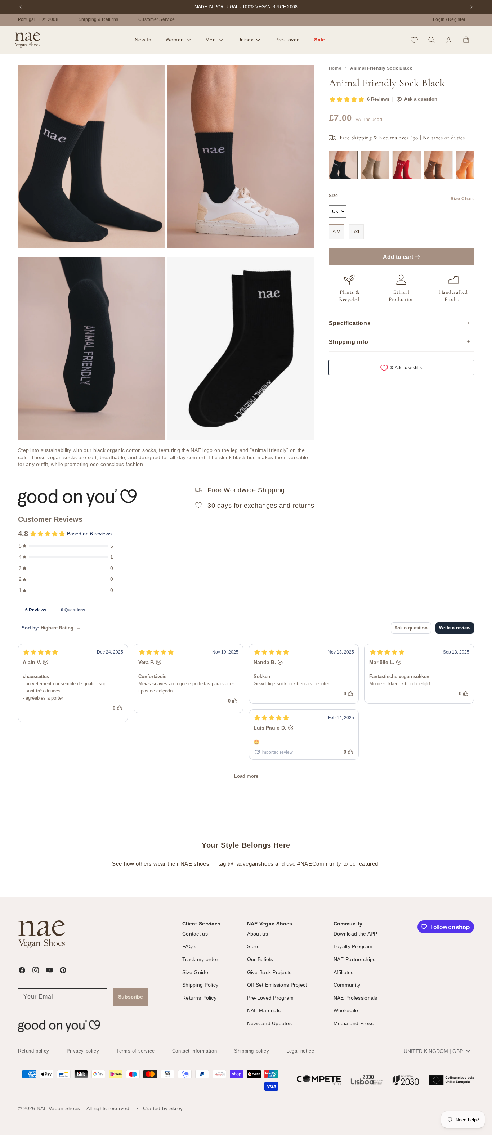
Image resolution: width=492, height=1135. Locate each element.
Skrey (176, 1108)
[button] (178, 40)
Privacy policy (83, 1051)
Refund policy (33, 1051)
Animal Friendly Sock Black (381, 68)
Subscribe (130, 997)
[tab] (35, 609)
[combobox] (437, 1051)
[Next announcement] (471, 7)
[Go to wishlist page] (414, 40)
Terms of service (135, 1051)
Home (335, 68)
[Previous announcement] (20, 7)
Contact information (194, 1051)
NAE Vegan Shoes (58, 1108)
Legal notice (300, 1051)
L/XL (356, 231)
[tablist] (246, 609)
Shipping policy (251, 1051)
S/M (336, 231)
